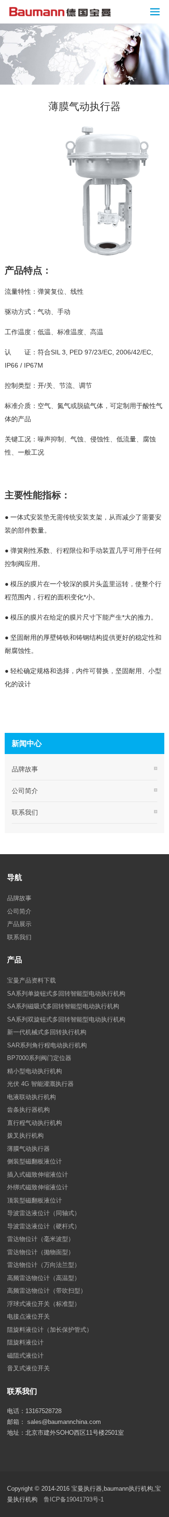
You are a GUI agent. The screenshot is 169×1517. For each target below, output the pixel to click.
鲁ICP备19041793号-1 (74, 1499)
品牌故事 (25, 769)
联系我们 (25, 812)
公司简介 (25, 790)
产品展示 (19, 923)
